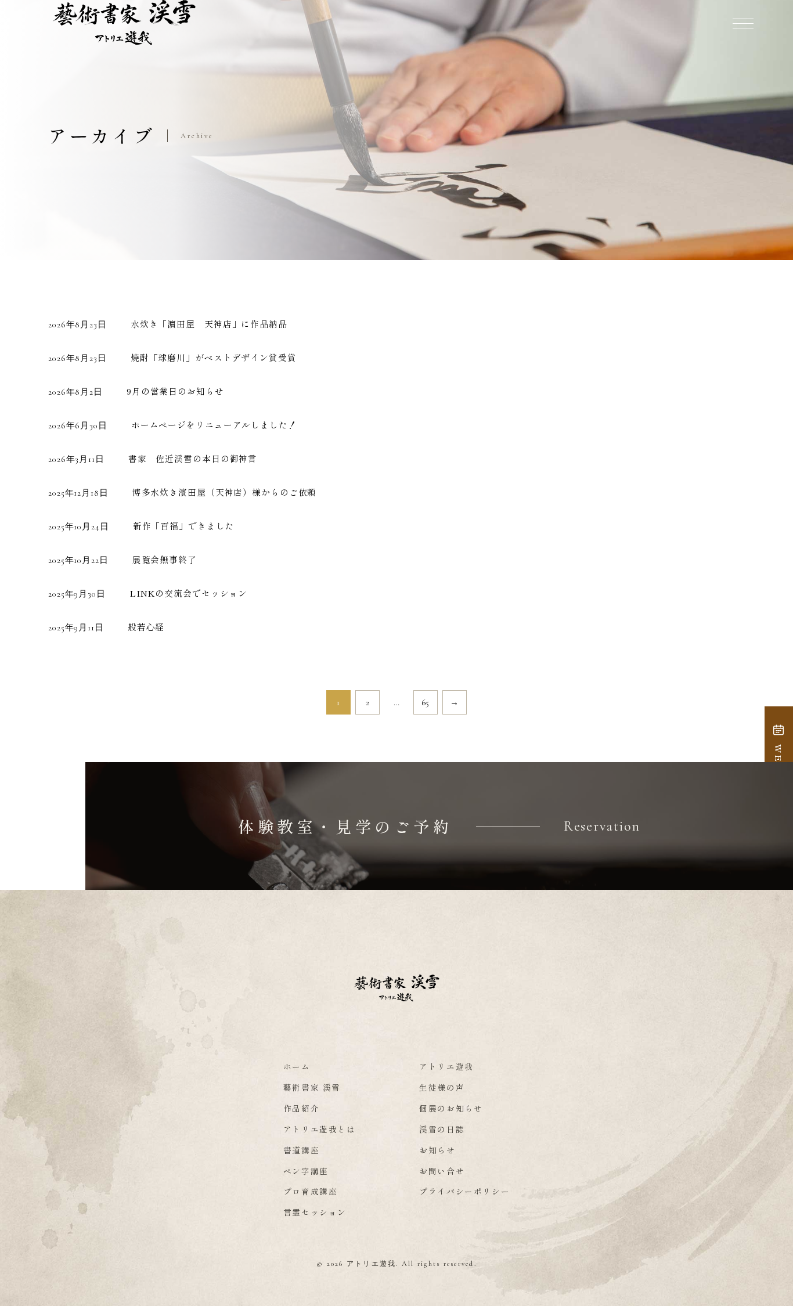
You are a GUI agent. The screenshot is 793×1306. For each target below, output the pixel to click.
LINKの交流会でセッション (188, 593)
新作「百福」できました (184, 525)
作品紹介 (301, 1108)
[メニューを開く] (743, 23)
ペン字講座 (306, 1171)
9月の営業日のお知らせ (175, 391)
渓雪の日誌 (441, 1129)
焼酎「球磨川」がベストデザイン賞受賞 (214, 357)
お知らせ (437, 1150)
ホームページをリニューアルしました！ (214, 425)
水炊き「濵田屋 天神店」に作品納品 (209, 324)
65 (425, 702)
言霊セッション (315, 1212)
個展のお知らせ (450, 1108)
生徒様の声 (441, 1087)
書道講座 (301, 1150)
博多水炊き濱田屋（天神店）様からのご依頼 (224, 492)
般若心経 (146, 626)
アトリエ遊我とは (319, 1129)
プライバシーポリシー (464, 1191)
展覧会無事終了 (164, 559)
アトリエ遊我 (446, 1066)
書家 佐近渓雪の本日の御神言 (192, 458)
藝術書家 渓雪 (312, 1087)
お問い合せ (441, 1171)
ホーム (297, 1066)
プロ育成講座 (310, 1191)
